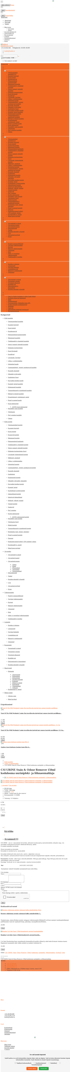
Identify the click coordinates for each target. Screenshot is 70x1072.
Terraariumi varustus (14, 651)
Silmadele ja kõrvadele (14, 374)
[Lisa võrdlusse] (4, 812)
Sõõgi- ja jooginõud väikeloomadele (18, 615)
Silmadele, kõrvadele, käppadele (17, 481)
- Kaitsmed (15, 681)
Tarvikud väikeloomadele (15, 599)
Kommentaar (4, 882)
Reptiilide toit (12, 658)
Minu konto (7, 1044)
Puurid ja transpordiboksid (15, 596)
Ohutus (10, 418)
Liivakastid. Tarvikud (14, 357)
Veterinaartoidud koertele (15, 425)
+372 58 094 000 (11, 964)
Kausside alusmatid (13, 371)
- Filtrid (14, 566)
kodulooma (34, 952)
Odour (18, 952)
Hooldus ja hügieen (13, 625)
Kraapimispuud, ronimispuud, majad (18, 397)
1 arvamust (4, 785)
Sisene (10, 30)
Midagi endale (8, 692)
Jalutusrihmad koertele (14, 494)
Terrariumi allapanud (14, 655)
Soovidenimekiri (10, 10)
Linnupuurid (11, 628)
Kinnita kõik (44, 1068)
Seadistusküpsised (40, 1063)
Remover (23, 952)
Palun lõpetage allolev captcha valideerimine (15, 893)
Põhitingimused (12, 301)
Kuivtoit (10, 602)
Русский (7, 22)
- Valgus (14, 564)
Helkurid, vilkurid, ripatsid (15, 500)
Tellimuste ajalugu (9, 1046)
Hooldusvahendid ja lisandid (16, 579)
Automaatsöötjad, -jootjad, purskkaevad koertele (22, 467)
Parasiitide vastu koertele (15, 518)
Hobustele (11, 671)
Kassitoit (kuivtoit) (13, 325)
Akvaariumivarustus (14, 561)
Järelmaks (11, 306)
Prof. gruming (12, 510)
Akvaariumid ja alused (14, 555)
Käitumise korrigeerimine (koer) (17, 451)
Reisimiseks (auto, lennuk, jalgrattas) (18, 532)
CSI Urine (12, 790)
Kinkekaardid (8, 1029)
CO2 (9, 582)
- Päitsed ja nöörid (17, 683)
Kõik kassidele (8, 69)
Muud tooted (8, 668)
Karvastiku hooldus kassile (15, 380)
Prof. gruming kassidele (15, 415)
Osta (2, 723)
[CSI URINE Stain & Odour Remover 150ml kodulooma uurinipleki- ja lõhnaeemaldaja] (30, 777)
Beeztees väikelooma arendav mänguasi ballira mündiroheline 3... (21, 913)
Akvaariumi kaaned (13, 558)
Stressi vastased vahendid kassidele (18, 344)
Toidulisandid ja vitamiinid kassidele (18, 341)
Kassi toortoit (12, 328)
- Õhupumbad (16, 568)
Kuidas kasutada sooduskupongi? (17, 304)
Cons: (2, 885)
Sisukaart (7, 1031)
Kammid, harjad (12, 487)
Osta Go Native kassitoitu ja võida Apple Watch (22, 296)
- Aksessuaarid (16, 674)
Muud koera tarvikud (14, 548)
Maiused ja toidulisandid (15, 638)
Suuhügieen (11, 474)
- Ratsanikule (15, 684)
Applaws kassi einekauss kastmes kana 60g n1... (15, 747)
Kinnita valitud (32, 1068)
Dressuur (10, 538)
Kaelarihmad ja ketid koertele (16, 490)
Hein (9, 612)
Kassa (12, 5)
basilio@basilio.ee (9, 51)
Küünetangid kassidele (14, 387)
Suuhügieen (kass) (13, 377)
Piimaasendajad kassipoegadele (17, 334)
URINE (10, 952)
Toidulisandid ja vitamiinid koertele (18, 444)
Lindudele (6, 260)
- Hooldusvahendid (17, 679)
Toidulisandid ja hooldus (15, 619)
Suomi (7, 24)
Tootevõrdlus (9, 15)
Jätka (2, 10)
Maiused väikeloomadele (15, 605)
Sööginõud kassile (13, 364)
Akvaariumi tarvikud (14, 586)
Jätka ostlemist (5, 5)
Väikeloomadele (8, 240)
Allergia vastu (12, 696)
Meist (9, 299)
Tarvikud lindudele (13, 632)
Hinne (2, 889)
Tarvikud (58, 952)
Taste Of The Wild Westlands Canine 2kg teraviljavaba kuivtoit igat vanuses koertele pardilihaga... (31, 713)
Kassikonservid (12, 331)
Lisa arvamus (12, 785)
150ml (29, 952)
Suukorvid (11, 507)
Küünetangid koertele (14, 477)
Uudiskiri (7, 1049)
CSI (6, 952)
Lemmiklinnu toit (13, 635)
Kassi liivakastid (12, 351)
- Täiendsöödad (16, 686)
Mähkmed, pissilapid (14, 458)
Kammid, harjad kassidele (15, 384)
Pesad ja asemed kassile (15, 400)
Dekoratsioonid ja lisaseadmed (17, 661)
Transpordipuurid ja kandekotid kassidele (20, 390)
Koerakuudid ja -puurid (15, 545)
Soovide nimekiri (9, 1048)
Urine (63, 952)
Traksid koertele (12, 504)
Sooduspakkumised (10, 1032)
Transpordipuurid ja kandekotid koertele (19, 528)
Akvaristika (7, 219)
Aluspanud (11, 609)
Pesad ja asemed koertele (15, 535)
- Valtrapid (15, 688)
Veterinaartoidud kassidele (15, 321)
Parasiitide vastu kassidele (15, 408)
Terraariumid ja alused (14, 648)
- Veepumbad (15, 569)
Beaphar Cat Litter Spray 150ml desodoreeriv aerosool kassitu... (20, 935)
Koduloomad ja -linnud (14, 689)
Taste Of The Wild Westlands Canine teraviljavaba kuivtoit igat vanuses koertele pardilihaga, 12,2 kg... (32, 730)
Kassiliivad (11, 354)
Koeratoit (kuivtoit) (13, 428)
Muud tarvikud (12, 699)
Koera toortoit (12, 431)
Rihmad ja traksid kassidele (16, 394)
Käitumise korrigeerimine (15, 348)
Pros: (2, 883)
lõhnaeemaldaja (50, 952)
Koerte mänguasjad (13, 513)
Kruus (10, 589)
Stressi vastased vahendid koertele (18, 448)
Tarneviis (10, 308)
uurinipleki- (42, 952)
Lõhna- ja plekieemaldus (15, 361)
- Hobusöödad (16, 678)
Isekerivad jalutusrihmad (15, 497)
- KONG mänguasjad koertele (20, 517)
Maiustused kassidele (14, 338)
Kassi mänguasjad (13, 403)
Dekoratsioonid (12, 573)
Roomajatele (7, 275)
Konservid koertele (13, 435)
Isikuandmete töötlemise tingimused (18, 309)
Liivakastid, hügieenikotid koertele (18, 454)
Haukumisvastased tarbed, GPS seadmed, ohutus (22, 541)
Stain (14, 952)
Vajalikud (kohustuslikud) (24, 1063)
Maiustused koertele (14, 438)
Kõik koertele (7, 135)
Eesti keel (8, 20)
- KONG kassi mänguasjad (19, 407)
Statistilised (53, 1063)
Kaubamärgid (8, 1027)
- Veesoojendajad (17, 571)
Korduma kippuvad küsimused (17, 298)
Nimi (2, 874)
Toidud (10, 576)
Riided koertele (12, 525)
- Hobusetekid (16, 676)
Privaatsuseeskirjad (13, 311)
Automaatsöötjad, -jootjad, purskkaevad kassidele (22, 367)
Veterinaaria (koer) (13, 522)
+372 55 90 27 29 (11, 965)
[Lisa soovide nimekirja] (3, 812)
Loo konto (11, 28)
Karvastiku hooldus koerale (16, 484)
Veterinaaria (11, 412)
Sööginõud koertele (13, 464)
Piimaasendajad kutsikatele (15, 441)
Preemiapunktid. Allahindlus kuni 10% (19, 303)
